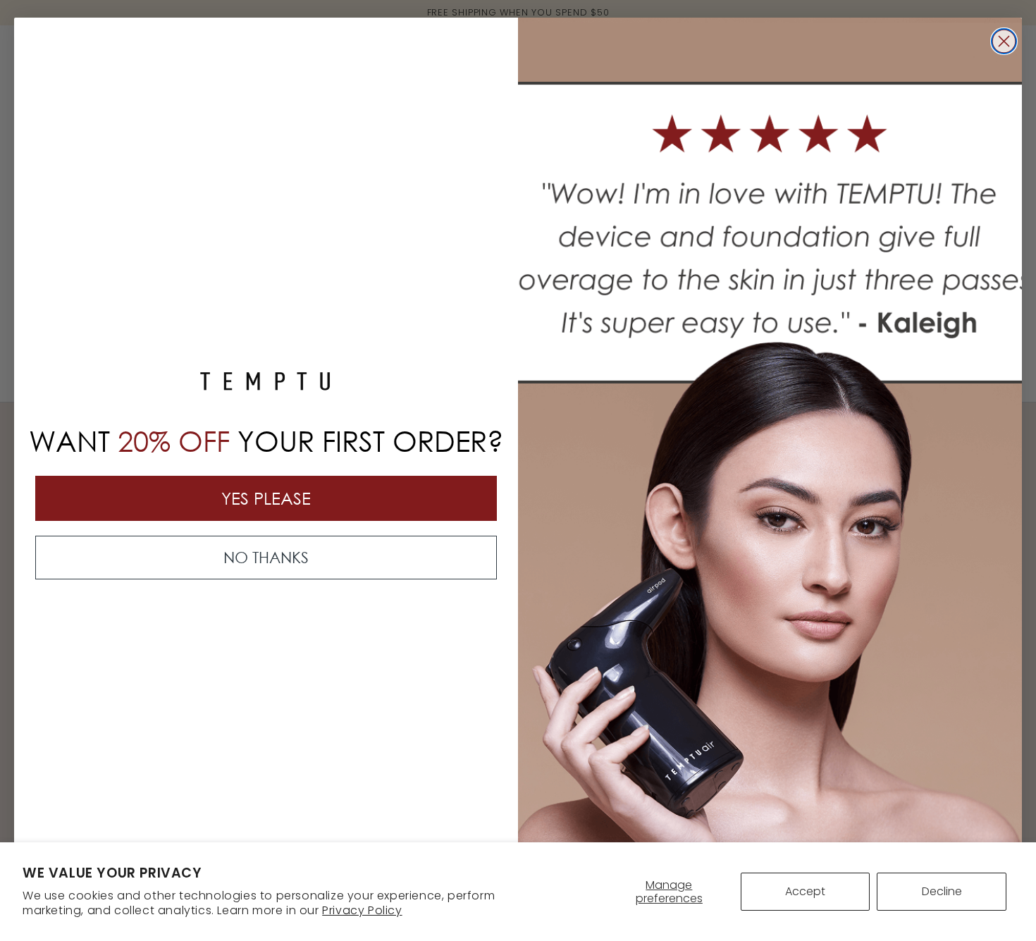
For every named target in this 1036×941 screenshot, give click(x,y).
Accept (805, 891)
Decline (942, 891)
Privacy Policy (362, 910)
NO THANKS (266, 557)
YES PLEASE (266, 498)
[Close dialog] (1004, 41)
